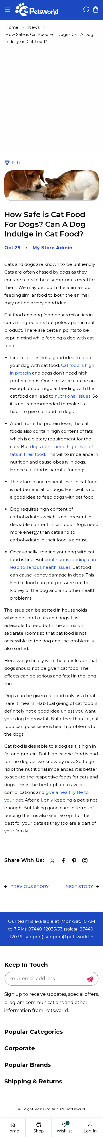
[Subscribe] (90, 979)
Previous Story (29, 886)
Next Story (79, 886)
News (33, 27)
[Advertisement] (51, 99)
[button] (7, 9)
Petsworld (76, 1109)
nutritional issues (72, 396)
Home (11, 27)
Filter (17, 162)
